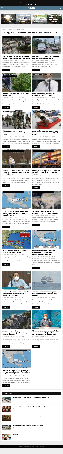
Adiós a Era (16, 434)
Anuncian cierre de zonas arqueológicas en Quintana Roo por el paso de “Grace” (16, 333)
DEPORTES (40, 2)
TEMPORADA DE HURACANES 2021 (10, 75)
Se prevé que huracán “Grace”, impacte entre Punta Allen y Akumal (45, 212)
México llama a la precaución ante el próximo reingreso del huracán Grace (16, 57)
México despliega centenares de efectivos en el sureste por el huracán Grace (16, 133)
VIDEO (45, 2)
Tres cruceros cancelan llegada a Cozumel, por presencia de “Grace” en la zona (46, 293)
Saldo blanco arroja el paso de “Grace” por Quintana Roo (43, 95)
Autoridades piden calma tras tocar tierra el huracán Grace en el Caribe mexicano (45, 133)
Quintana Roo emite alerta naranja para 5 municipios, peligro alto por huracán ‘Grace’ (15, 213)
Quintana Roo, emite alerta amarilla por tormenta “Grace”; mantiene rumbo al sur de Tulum (15, 293)
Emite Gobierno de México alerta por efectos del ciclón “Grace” (15, 251)
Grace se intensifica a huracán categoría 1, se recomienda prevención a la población (43, 252)
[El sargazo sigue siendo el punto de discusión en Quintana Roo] (6, 400)
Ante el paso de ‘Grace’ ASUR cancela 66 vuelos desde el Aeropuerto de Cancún (46, 172)
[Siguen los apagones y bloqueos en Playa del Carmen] (6, 427)
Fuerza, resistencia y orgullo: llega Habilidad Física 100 (29, 406)
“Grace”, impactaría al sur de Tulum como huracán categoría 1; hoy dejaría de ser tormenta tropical (45, 333)
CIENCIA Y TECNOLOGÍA (31, 2)
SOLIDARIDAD (13, 74)
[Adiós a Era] (6, 437)
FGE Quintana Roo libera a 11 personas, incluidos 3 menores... (8, 17)
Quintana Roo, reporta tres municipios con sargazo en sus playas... (39, 17)
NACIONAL (6, 111)
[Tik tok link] (36, 4)
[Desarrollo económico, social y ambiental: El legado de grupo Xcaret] (6, 418)
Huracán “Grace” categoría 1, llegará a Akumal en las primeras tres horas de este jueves (16, 172)
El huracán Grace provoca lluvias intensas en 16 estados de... (24, 17)
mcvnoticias (6, 60)
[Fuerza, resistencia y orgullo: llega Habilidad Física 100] (6, 409)
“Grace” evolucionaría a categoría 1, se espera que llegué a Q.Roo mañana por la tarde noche (16, 372)
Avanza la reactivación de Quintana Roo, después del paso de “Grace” (45, 57)
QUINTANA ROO (7, 74)
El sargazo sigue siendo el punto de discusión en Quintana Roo (31, 397)
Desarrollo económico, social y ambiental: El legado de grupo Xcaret (33, 416)
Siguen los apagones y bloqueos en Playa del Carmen (28, 425)
